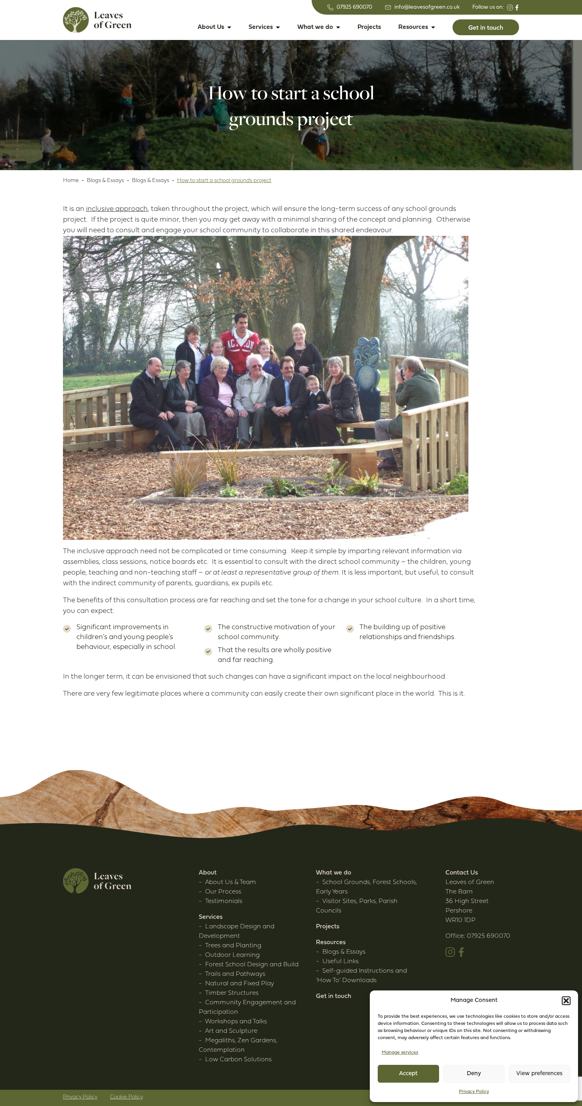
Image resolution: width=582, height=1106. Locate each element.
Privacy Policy (474, 1091)
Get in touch (333, 996)
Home (71, 181)
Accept (408, 1074)
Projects (369, 27)
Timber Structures (232, 993)
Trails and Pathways (235, 974)
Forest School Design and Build (252, 965)
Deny (474, 1074)
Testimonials (223, 901)
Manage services (400, 1052)
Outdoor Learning (232, 955)
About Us (211, 27)
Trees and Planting (233, 946)
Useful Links (340, 961)
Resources (413, 27)
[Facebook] (517, 7)
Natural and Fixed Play (239, 984)
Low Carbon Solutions (238, 1060)
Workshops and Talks (236, 1022)
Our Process (223, 892)
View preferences (539, 1074)
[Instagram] (510, 7)
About (208, 873)
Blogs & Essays (105, 181)
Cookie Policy (126, 1097)
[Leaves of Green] (97, 20)
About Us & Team (230, 882)
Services (261, 27)
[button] (566, 1001)
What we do (315, 27)
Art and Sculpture (231, 1031)
